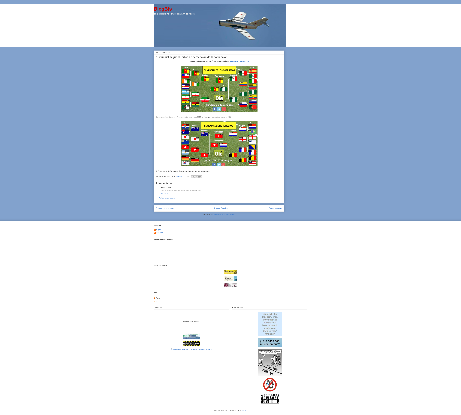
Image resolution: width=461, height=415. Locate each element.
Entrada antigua (275, 208)
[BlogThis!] (194, 176)
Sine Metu (159, 233)
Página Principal (221, 208)
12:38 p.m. (165, 193)
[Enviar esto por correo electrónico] (192, 176)
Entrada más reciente (165, 208)
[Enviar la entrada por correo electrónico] (187, 176)
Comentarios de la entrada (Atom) (224, 214)
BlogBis (163, 9)
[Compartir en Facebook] (199, 176)
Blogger (244, 410)
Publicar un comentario (167, 198)
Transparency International (239, 61)
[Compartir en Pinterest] (201, 176)
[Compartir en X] (196, 176)
